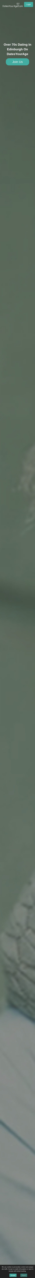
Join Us (17, 62)
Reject (24, 1275)
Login (28, 4)
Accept (13, 1275)
